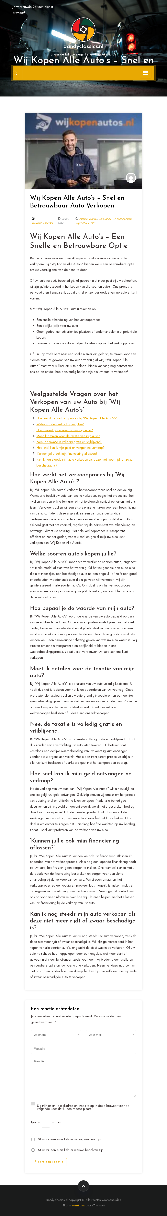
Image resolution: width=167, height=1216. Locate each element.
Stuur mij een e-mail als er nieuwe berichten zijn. (71, 1150)
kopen (93, 219)
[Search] (15, 73)
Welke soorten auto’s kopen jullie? (60, 424)
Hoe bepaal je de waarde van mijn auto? (64, 430)
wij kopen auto (122, 219)
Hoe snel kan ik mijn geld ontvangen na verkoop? (70, 447)
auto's (83, 219)
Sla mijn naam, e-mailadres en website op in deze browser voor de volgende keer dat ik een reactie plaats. (83, 1106)
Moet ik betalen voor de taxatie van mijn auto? (68, 436)
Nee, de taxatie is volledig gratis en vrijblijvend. (69, 442)
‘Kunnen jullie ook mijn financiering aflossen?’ (67, 453)
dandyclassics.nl (83, 46)
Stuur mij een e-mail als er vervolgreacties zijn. (70, 1139)
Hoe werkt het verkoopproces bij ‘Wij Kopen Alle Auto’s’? (76, 418)
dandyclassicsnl (43, 223)
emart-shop (78, 1205)
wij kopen (105, 219)
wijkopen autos (85, 223)
